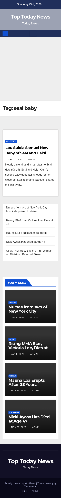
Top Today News (30, 17)
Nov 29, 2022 (18, 390)
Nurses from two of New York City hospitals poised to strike (27, 313)
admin (31, 159)
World (12, 376)
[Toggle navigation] (33, 33)
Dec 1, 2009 (15, 159)
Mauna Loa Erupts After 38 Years (26, 232)
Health (12, 303)
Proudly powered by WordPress (20, 483)
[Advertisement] (30, 68)
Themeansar (30, 486)
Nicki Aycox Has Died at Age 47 (25, 241)
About (35, 491)
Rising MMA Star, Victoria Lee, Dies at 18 (28, 347)
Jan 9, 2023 (17, 317)
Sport (12, 339)
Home (24, 491)
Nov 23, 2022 (18, 427)
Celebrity (11, 141)
